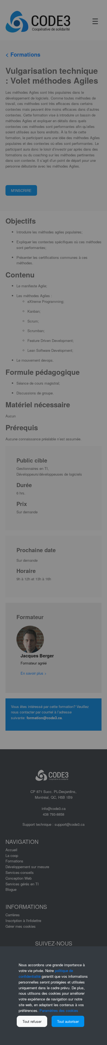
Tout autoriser (68, 1021)
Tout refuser (31, 1021)
